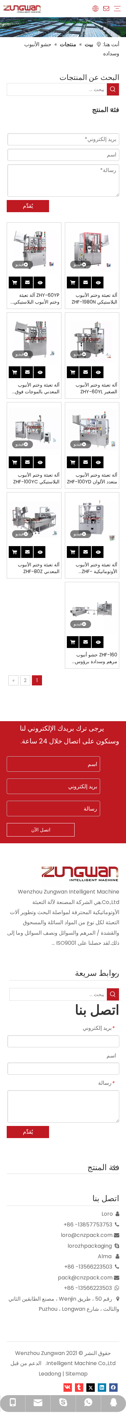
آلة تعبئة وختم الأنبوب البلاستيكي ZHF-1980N (94, 298)
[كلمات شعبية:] (113, 89)
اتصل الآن (40, 829)
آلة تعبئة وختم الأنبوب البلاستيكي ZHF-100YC (36, 478)
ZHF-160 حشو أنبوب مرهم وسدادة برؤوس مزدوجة (96, 658)
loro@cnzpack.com (87, 1235)
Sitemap (77, 1374)
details (94, 281)
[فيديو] (92, 249)
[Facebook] (113, 1387)
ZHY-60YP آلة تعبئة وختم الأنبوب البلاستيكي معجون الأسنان (36, 298)
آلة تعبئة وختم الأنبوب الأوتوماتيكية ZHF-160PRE (96, 568)
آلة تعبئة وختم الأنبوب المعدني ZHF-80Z (38, 568)
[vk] (68, 1387)
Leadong (50, 1374)
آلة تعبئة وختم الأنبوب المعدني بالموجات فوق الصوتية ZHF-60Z (37, 388)
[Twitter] (90, 1387)
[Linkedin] (102, 1387)
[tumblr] (79, 1387)
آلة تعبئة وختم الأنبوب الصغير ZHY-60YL (96, 388)
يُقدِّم (28, 206)
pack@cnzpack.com (85, 1277)
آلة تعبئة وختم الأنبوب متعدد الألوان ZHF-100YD (92, 478)
